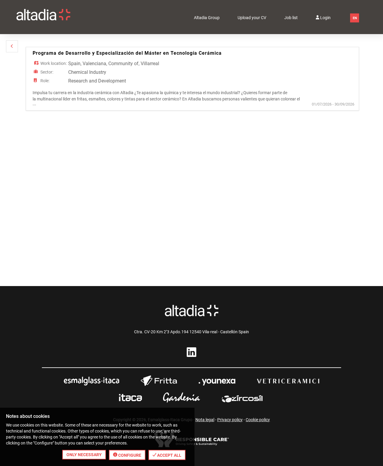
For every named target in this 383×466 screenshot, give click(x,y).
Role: (44, 80)
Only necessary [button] (84, 454)
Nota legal (204, 419)
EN (355, 18)
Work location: (53, 63)
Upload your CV (252, 17)
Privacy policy (230, 419)
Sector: (46, 72)
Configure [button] (129, 455)
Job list (291, 17)
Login (325, 17)
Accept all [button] (168, 455)
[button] (12, 46)
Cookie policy (258, 419)
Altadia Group (207, 17)
